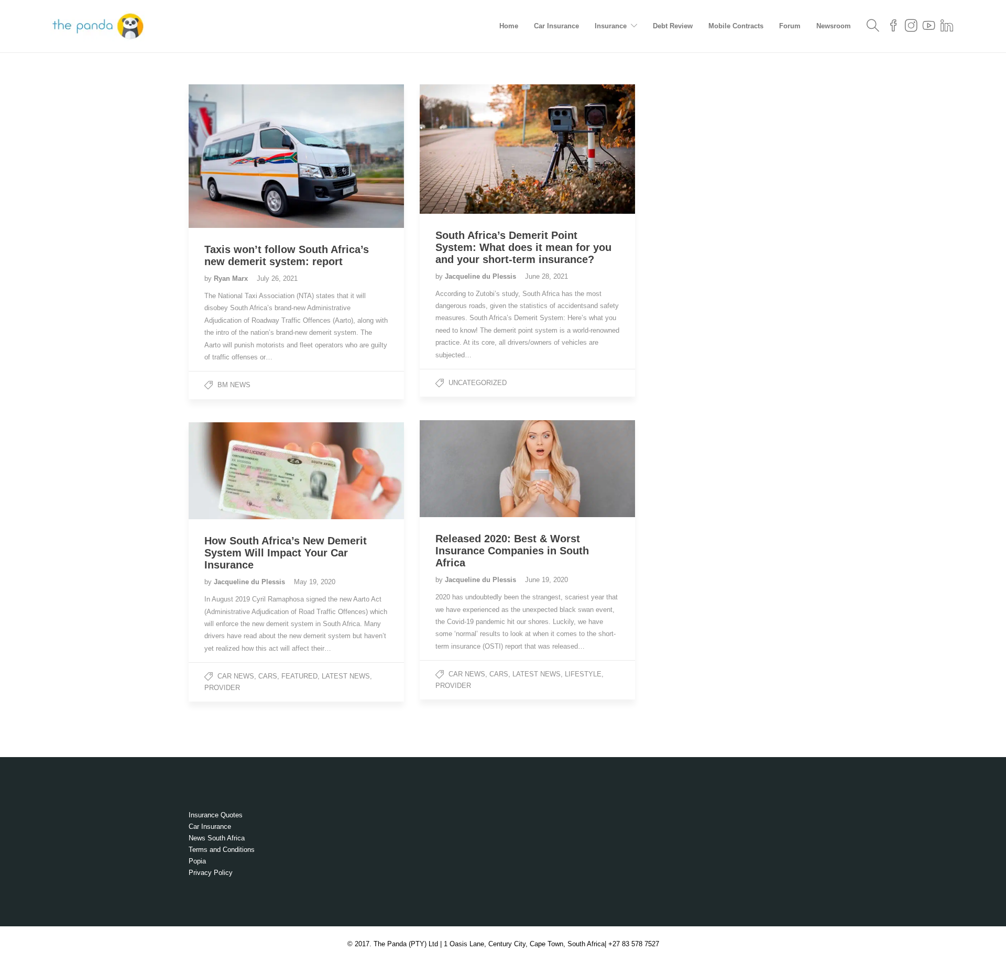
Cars (498, 674)
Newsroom (833, 26)
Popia (197, 861)
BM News (233, 385)
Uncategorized (478, 383)
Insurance (611, 26)
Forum (790, 26)
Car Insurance (556, 26)
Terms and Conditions (222, 849)
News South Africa (217, 838)
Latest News (536, 674)
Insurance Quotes (216, 815)
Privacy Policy (211, 873)
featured (299, 676)
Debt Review (673, 26)
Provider (453, 686)
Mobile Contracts (735, 26)
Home (508, 26)
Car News (467, 674)
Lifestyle (583, 674)
